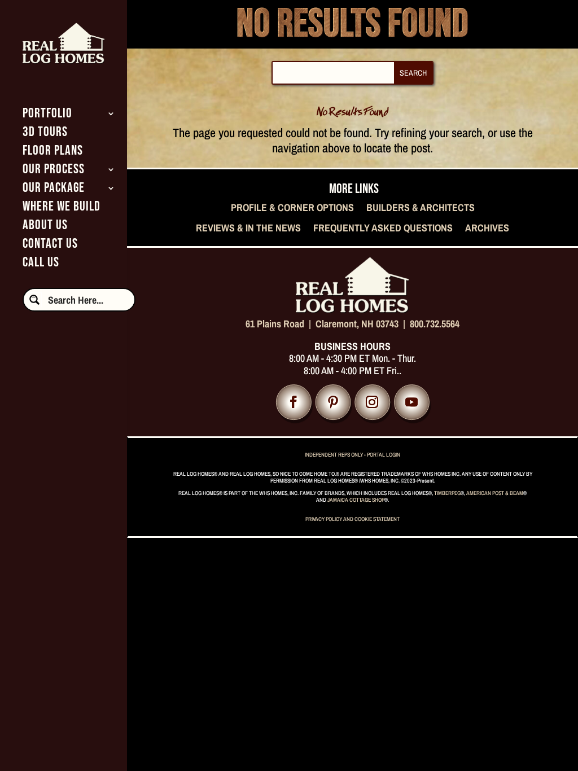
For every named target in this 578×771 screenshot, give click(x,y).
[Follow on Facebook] (294, 402)
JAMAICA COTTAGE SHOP (355, 499)
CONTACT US (50, 246)
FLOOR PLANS (53, 153)
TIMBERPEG (447, 493)
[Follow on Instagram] (372, 402)
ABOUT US (45, 227)
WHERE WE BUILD (61, 208)
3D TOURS (45, 134)
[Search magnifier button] (34, 299)
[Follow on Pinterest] (333, 402)
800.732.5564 (434, 324)
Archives (487, 228)
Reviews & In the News (248, 228)
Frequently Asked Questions (383, 228)
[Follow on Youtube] (412, 402)
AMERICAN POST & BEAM (494, 493)
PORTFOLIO (47, 115)
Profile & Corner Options (292, 208)
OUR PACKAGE (54, 190)
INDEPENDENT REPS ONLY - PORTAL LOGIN (352, 454)
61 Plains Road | (281, 324)
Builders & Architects (420, 208)
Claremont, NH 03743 (357, 324)
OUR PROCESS (54, 171)
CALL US (41, 264)
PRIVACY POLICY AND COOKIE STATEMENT (352, 519)
